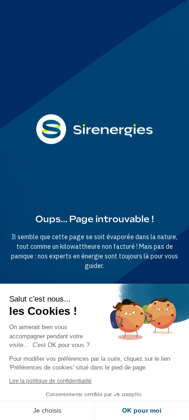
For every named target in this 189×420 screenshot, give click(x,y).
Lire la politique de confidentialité (50, 381)
